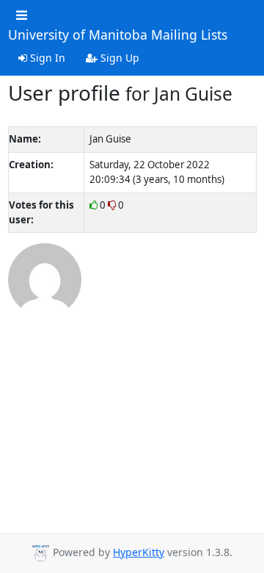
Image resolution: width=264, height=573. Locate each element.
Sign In (46, 58)
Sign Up (118, 58)
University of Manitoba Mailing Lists (117, 35)
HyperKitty (138, 552)
